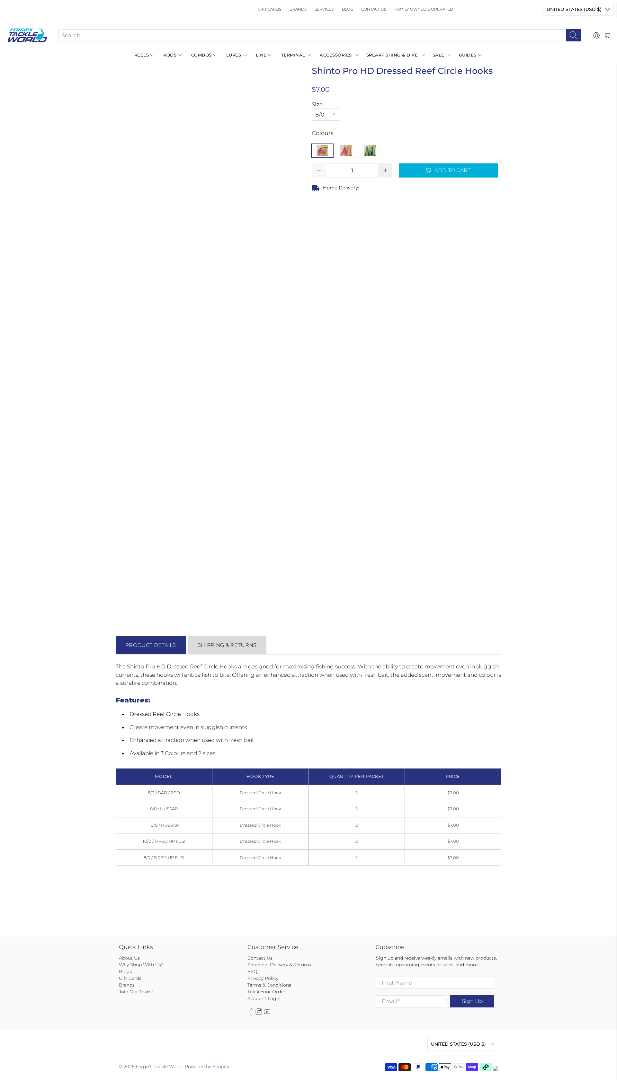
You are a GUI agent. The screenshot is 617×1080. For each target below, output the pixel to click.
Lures (233, 54)
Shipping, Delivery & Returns (279, 965)
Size (317, 104)
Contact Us (373, 9)
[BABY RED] (322, 150)
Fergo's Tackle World (159, 1066)
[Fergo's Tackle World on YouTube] (267, 1013)
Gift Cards (269, 9)
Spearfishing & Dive (392, 54)
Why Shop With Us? (141, 965)
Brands (298, 9)
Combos (201, 54)
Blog (347, 9)
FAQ (252, 971)
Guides (468, 54)
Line (261, 54)
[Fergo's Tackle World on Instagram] (258, 1013)
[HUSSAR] (346, 150)
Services (324, 9)
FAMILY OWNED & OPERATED (424, 9)
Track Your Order (266, 992)
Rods (169, 54)
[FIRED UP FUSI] (369, 150)
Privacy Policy (262, 978)
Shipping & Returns (227, 645)
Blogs (125, 971)
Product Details (150, 645)
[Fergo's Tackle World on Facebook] (250, 1013)
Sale (438, 54)
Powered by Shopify (207, 1066)
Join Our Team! (136, 992)
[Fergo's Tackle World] (27, 35)
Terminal (293, 54)
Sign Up (472, 1001)
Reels (141, 54)
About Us (129, 958)
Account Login (264, 998)
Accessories (336, 54)
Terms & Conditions (269, 985)
